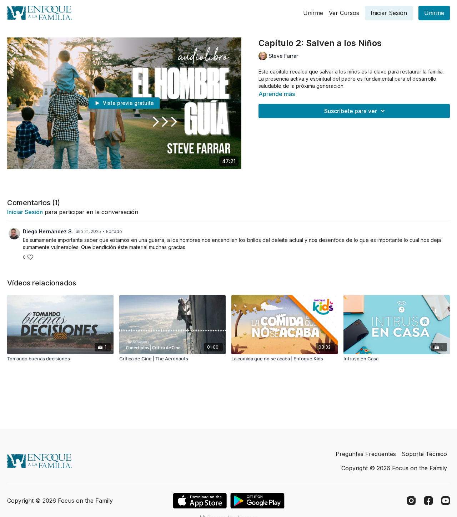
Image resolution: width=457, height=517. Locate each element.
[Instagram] (411, 500)
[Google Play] (257, 501)
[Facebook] (428, 500)
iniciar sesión (25, 212)
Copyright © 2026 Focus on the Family (394, 468)
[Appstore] (199, 501)
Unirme (313, 12)
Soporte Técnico (424, 453)
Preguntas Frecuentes (366, 453)
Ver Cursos (344, 12)
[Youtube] (445, 500)
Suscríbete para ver (350, 111)
